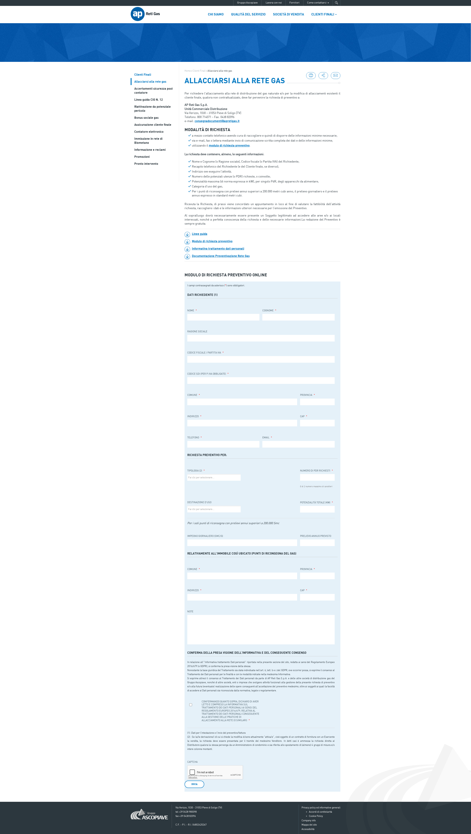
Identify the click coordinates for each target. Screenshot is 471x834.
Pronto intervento (146, 164)
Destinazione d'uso (199, 502)
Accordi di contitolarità (320, 811)
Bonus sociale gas (146, 117)
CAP (303, 416)
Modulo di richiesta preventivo (212, 241)
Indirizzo (194, 416)
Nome (192, 310)
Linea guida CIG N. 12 (148, 99)
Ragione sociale (197, 331)
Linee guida (199, 234)
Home (188, 70)
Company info (309, 820)
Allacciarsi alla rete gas (150, 81)
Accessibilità (308, 829)
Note (190, 611)
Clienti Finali (323, 14)
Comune (193, 394)
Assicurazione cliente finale (152, 124)
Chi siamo (216, 14)
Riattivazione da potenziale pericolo (152, 108)
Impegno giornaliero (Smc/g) (205, 535)
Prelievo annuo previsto (315, 535)
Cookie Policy (316, 815)
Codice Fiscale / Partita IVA (205, 352)
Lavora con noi (273, 2)
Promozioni (142, 157)
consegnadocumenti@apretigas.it (217, 121)
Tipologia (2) (196, 470)
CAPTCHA (192, 761)
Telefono (194, 437)
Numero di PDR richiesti (316, 470)
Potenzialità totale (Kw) (316, 502)
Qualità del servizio (248, 14)
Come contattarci (317, 2)
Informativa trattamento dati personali (218, 248)
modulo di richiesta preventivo (229, 145)
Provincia (307, 394)
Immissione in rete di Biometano (148, 141)
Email (267, 437)
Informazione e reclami (150, 150)
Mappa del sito (309, 824)
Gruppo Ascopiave (247, 2)
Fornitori (294, 2)
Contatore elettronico (149, 131)
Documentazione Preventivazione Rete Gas (221, 256)
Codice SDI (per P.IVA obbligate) (208, 373)
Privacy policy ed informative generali (321, 807)
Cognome (269, 310)
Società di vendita (288, 14)
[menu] (323, 75)
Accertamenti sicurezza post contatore (153, 90)
